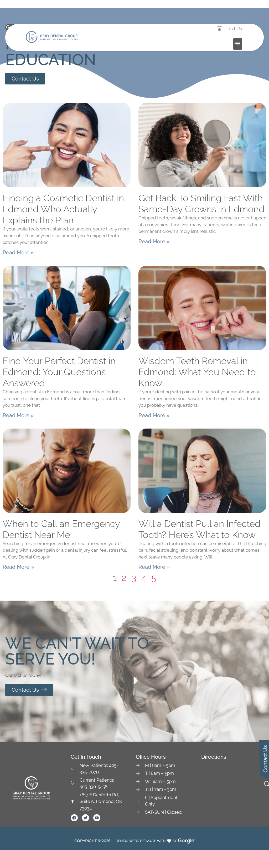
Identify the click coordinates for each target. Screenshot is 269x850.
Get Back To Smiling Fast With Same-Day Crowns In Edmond (201, 203)
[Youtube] (96, 817)
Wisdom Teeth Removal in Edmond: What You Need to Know (197, 371)
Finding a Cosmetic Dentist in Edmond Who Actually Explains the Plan (63, 209)
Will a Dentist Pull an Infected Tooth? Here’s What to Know (199, 529)
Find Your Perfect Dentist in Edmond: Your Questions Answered (59, 371)
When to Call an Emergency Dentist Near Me (61, 529)
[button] (237, 44)
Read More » (18, 252)
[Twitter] (85, 817)
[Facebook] (74, 817)
